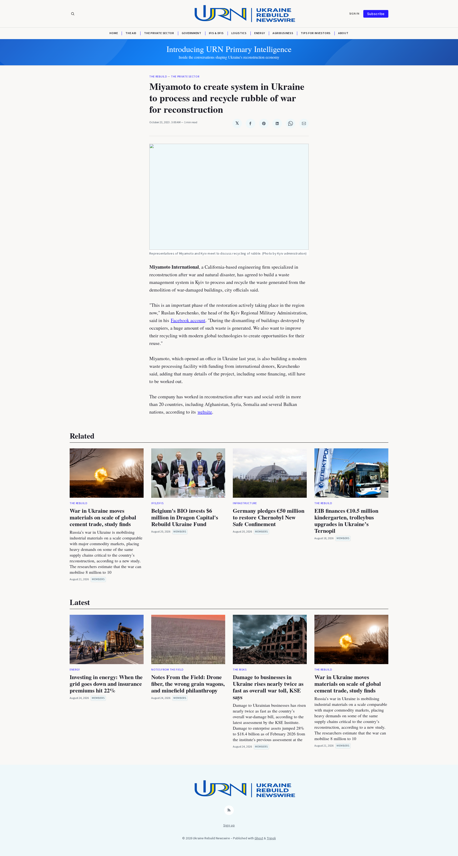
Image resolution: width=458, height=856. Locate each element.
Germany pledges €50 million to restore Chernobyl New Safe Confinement (268, 517)
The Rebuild (158, 77)
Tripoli (271, 838)
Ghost (259, 838)
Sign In (354, 14)
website (205, 412)
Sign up (229, 825)
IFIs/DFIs (157, 503)
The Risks (239, 670)
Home (113, 33)
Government (191, 33)
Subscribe (376, 14)
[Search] (73, 14)
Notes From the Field (167, 670)
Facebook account (188, 320)
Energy (259, 33)
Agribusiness (283, 33)
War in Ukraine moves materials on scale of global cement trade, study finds (103, 517)
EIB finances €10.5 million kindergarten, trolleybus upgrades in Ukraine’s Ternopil (346, 520)
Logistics (239, 33)
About (343, 33)
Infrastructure (245, 503)
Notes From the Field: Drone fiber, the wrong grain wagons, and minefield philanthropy (188, 683)
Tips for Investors (316, 33)
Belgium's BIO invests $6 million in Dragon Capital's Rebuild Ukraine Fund (184, 517)
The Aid (130, 33)
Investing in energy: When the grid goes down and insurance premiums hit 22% (106, 683)
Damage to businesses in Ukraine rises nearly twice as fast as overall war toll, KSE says (268, 687)
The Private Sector (159, 33)
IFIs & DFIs (216, 33)
